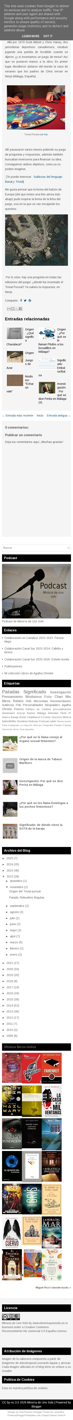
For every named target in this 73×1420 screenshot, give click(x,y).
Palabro (58, 725)
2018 (9, 981)
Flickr (63, 713)
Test (21, 729)
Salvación (7, 729)
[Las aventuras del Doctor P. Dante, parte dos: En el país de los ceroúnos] (52, 1214)
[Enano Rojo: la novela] (12, 1081)
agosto (14, 912)
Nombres (22, 721)
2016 (9, 993)
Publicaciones (13, 666)
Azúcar (21, 713)
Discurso (57, 717)
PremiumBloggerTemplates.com (24, 1415)
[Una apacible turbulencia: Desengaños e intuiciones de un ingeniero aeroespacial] (32, 1116)
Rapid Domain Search (53, 1415)
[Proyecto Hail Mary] (12, 1115)
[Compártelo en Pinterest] (30, 300)
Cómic (47, 717)
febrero (14, 948)
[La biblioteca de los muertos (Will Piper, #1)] (52, 1180)
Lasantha (59, 1412)
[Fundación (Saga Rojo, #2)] (12, 1148)
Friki (18, 705)
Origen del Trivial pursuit (25, 891)
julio (12, 918)
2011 (9, 1023)
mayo (13, 930)
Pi (70, 713)
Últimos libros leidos (20, 1047)
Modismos (34, 697)
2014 (9, 1005)
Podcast (44, 721)
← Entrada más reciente (17, 415)
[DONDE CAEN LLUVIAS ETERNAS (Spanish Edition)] (32, 1147)
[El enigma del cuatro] (12, 1279)
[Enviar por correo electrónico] (9, 309)
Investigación (60, 692)
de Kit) (44, 134)
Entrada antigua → (59, 415)
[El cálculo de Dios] (52, 1149)
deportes (29, 729)
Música (67, 717)
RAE (29, 701)
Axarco (6, 717)
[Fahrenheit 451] (52, 1082)
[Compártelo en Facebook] (21, 300)
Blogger (37, 1406)
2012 (9, 1017)
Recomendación (60, 701)
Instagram (13, 725)
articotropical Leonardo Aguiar (38, 1363)
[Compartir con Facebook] (20, 309)
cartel (52, 721)
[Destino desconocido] (32, 1276)
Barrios (31, 713)
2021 (9, 963)
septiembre (17, 906)
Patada (67, 725)
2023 (9, 870)
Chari (59, 697)
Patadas (10, 691)
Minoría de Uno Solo (40, 1402)
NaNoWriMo (9, 721)
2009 (9, 1035)
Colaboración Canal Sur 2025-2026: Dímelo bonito (36, 659)
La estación (26, 725)
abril (12, 936)
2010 (9, 1029)
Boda (22, 717)
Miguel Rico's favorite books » (53, 1287)
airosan (66, 1363)
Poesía (19, 709)
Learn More (30, 36)
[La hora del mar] (52, 1247)
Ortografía (47, 725)
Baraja (14, 717)
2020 (9, 969)
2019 (9, 975)
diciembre (16, 881)
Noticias (33, 721)
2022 (9, 876)
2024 (9, 864)
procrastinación (62, 709)
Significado (34, 691)
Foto (48, 697)
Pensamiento (12, 697)
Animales (53, 713)
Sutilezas (8, 705)
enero (13, 954)
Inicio (40, 415)
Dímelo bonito (64, 721)
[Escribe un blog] (13, 309)
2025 (9, 858)
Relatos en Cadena (38, 709)
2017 (9, 987)
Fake (5, 725)
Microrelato (41, 701)
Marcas (37, 725)
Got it (48, 36)
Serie (16, 729)
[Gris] (32, 1213)
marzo (14, 942)
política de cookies (36, 1388)
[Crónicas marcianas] (32, 1082)
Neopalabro (52, 705)
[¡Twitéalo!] (25, 300)
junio (13, 924)
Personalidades (33, 705)
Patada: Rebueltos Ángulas (26, 897)
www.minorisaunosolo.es (49, 1323)
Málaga (41, 713)
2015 (9, 999)
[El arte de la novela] (32, 1181)
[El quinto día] (12, 1180)
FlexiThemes (25, 1412)
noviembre (16, 887)
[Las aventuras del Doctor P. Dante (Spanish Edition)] (32, 1244)
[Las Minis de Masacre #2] (12, 1213)
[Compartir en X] (17, 309)
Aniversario (8, 713)
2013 (9, 1011)
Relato (18, 701)
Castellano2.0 (34, 717)
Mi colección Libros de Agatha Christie (28, 673)
